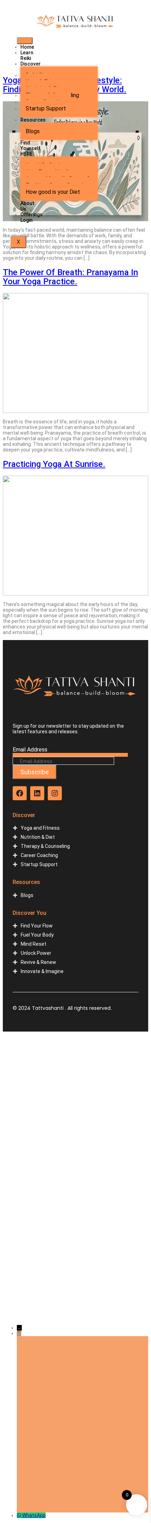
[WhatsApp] (19, 1515)
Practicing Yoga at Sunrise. (54, 464)
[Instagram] (55, 793)
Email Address (30, 749)
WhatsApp (34, 1515)
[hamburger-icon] (25, 40)
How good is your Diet (53, 192)
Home (27, 47)
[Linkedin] (37, 793)
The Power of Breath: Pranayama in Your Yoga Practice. (70, 276)
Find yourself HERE (30, 148)
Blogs (33, 131)
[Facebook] (20, 793)
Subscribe (34, 772)
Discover (30, 64)
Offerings (31, 214)
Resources (33, 120)
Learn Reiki (26, 55)
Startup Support (46, 108)
